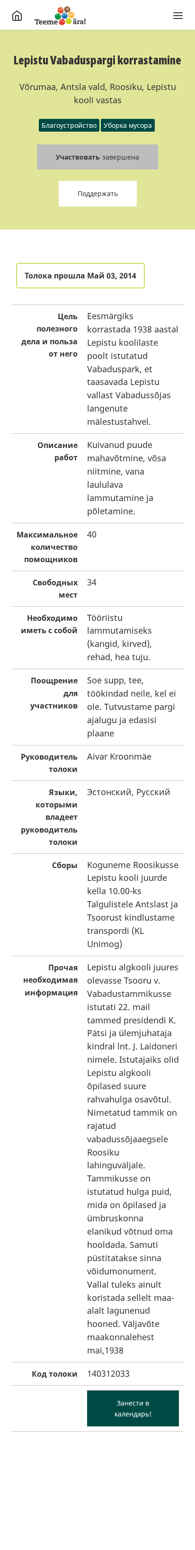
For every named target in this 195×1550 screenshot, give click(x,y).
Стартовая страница (60, 15)
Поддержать (98, 193)
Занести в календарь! (133, 1408)
